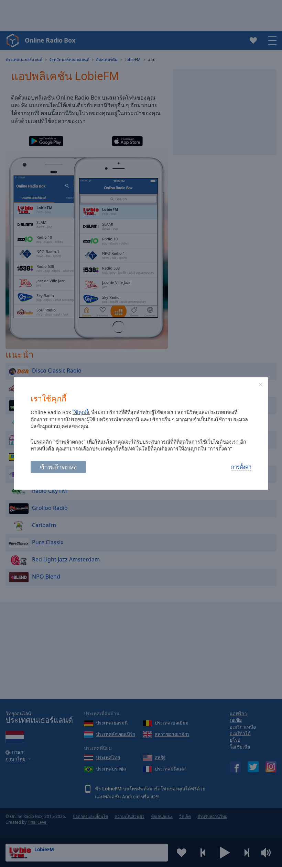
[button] (260, 384)
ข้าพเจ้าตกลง (58, 467)
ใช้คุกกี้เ (81, 412)
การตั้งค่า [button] (241, 467)
